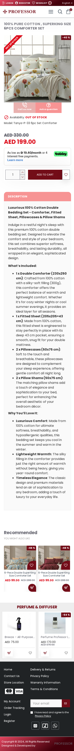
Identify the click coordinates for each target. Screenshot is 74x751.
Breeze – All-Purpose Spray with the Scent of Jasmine (20, 637)
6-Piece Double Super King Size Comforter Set (20, 574)
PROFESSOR (63, 743)
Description (17, 196)
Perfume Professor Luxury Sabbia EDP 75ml (56, 637)
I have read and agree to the (51, 714)
